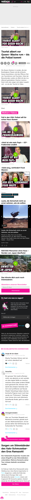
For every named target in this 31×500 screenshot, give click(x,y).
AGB (6, 495)
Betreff (3, 313)
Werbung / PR (14, 492)
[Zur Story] (15, 465)
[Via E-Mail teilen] (8, 63)
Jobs (20, 492)
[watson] (5, 1)
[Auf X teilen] (4, 245)
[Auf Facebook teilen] (2, 63)
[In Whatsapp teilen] (5, 63)
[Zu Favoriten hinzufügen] (16, 63)
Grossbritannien (7, 197)
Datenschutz (12, 495)
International (4, 27)
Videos (12, 27)
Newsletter (6, 492)
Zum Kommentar (10, 367)
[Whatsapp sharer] (6, 245)
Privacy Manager (21, 495)
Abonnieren (16, 291)
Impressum (25, 492)
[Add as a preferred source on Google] (22, 63)
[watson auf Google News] (29, 63)
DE (22, 1)
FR (25, 1)
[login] (2, 498)
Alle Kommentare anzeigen (15, 439)
